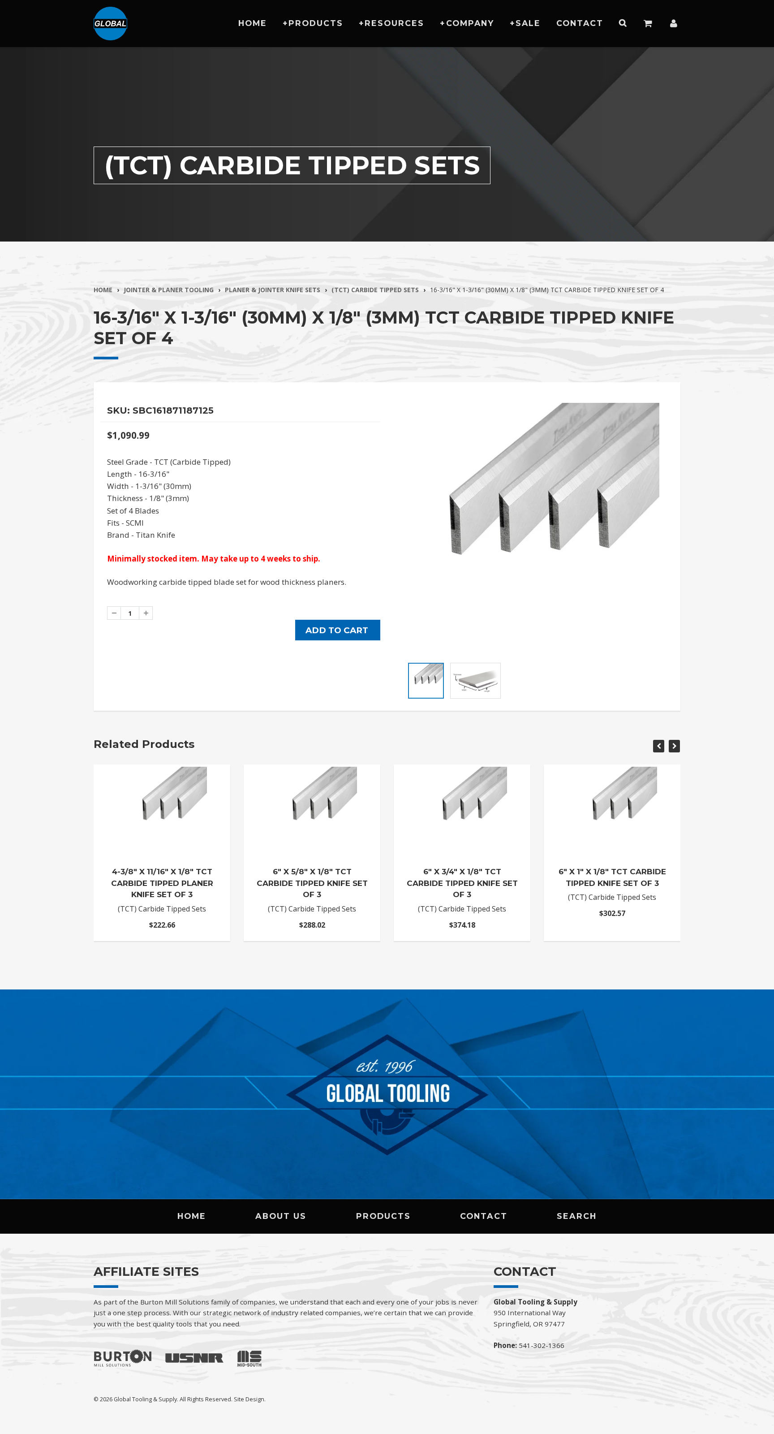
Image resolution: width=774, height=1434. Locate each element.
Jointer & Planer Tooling (169, 289)
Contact (579, 23)
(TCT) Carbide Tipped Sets (375, 289)
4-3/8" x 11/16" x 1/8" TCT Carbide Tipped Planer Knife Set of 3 (162, 883)
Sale (528, 23)
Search (577, 1216)
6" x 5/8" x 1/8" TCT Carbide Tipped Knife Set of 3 (312, 883)
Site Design (249, 1399)
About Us (280, 1216)
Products (315, 23)
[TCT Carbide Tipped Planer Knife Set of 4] (533, 528)
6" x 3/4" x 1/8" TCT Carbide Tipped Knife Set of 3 (462, 883)
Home (252, 23)
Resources (394, 23)
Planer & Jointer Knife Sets (272, 289)
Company (470, 23)
